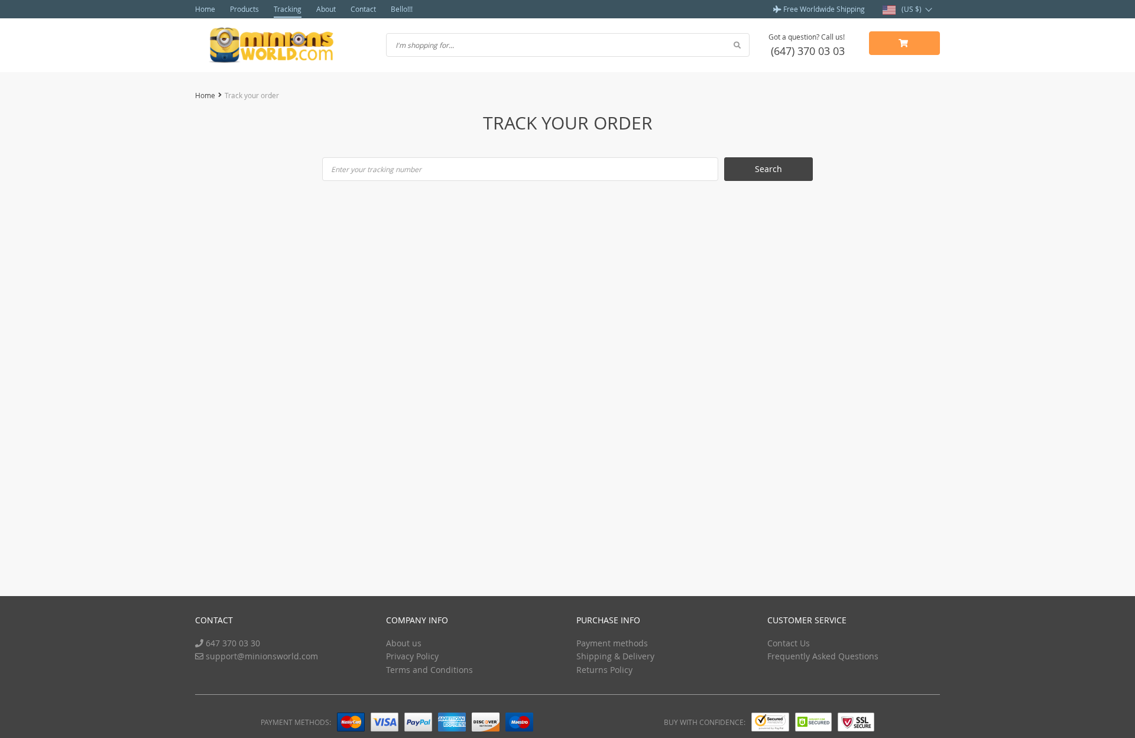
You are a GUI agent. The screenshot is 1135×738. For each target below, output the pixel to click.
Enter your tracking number (376, 169)
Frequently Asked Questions (822, 656)
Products (244, 9)
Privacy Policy (412, 656)
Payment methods (612, 643)
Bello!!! (402, 9)
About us (403, 643)
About (326, 9)
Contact (363, 9)
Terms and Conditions (429, 669)
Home (205, 9)
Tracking (287, 9)
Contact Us (788, 643)
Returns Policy (604, 669)
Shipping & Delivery (615, 656)
